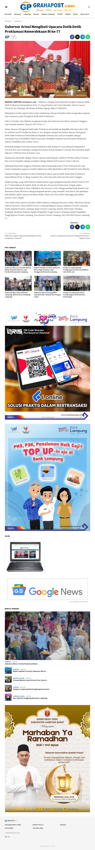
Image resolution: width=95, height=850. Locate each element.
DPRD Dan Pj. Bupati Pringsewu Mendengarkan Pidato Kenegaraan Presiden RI (23, 235)
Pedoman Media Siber (13, 825)
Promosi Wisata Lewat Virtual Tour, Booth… (30, 680)
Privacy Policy (38, 825)
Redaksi (63, 825)
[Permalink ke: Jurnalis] (7, 37)
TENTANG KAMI (38, 828)
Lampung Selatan (18, 678)
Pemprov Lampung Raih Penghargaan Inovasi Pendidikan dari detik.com (75, 270)
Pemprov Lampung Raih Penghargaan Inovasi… (32, 689)
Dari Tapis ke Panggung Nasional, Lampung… (31, 698)
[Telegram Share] (82, 37)
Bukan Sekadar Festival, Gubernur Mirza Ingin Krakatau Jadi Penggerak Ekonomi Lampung (47, 270)
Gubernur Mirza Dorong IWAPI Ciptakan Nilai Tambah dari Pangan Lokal (47, 295)
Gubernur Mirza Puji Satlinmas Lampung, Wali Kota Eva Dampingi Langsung (18, 295)
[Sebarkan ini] (72, 37)
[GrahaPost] (47, 7)
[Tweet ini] (77, 37)
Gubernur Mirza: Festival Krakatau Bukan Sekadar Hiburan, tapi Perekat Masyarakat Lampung (18, 270)
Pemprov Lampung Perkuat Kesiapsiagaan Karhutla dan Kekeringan (74, 295)
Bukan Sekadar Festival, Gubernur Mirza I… (30, 671)
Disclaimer (9, 828)
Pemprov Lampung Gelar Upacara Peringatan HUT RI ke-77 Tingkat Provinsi (70, 235)
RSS (9, 837)
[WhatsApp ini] (88, 37)
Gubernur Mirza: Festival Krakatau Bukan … (22, 664)
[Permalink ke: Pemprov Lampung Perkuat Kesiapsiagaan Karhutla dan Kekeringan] (76, 283)
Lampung (8, 662)
